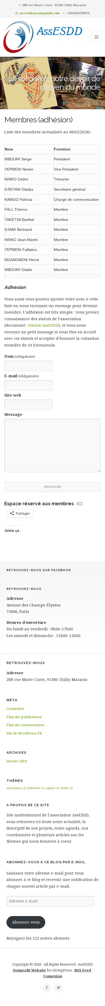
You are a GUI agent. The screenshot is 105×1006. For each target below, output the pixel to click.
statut (67, 788)
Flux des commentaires (25, 724)
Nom (19, 356)
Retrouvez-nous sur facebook (38, 570)
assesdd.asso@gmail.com (40, 13)
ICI (80, 503)
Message (13, 414)
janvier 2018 (16, 761)
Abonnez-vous (26, 922)
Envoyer (52, 487)
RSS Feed (82, 970)
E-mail (21, 375)
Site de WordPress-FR (24, 733)
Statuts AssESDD (43, 325)
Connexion (15, 708)
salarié (53, 788)
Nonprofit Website (29, 970)
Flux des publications (24, 716)
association (16, 788)
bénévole (36, 788)
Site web (12, 395)
